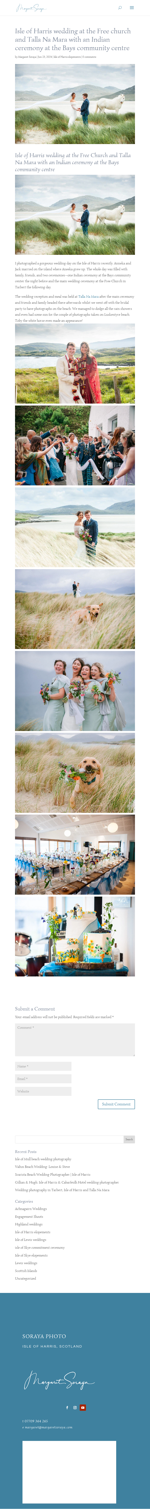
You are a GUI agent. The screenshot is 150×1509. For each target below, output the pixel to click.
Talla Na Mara (88, 296)
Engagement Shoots (29, 1216)
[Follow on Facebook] (67, 1407)
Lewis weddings (26, 1263)
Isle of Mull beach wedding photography (43, 1159)
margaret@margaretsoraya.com (48, 1427)
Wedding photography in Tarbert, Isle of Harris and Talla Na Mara (62, 1190)
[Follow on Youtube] (83, 1407)
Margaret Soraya (27, 57)
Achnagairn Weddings (31, 1209)
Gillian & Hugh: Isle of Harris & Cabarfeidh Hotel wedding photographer (67, 1182)
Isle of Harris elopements (67, 57)
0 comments (89, 57)
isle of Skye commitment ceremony (40, 1247)
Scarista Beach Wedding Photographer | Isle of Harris (52, 1174)
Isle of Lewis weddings (30, 1240)
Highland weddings (29, 1224)
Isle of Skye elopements (31, 1255)
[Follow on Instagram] (75, 1407)
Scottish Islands (26, 1271)
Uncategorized (25, 1278)
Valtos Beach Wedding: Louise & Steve (42, 1167)
